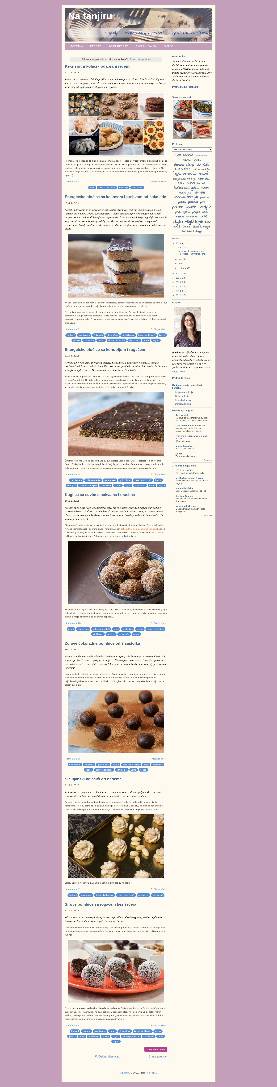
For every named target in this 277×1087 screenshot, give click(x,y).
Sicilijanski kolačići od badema (93, 779)
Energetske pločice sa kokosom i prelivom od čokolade (115, 197)
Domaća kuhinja (183, 404)
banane (86, 1031)
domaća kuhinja (184, 165)
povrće (191, 207)
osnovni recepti (186, 197)
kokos (162, 335)
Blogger (152, 1072)
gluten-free (112, 335)
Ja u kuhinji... (183, 415)
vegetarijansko (198, 221)
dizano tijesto (192, 160)
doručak (203, 165)
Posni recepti (119, 46)
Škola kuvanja (146, 46)
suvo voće (124, 634)
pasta (182, 202)
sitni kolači (137, 187)
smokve (111, 634)
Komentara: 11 (73, 889)
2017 (178, 273)
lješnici (76, 340)
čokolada (98, 335)
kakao (116, 764)
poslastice (89, 340)
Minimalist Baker (185, 488)
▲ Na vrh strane (156, 1049)
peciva (193, 202)
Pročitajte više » (159, 181)
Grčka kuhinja (182, 396)
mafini (205, 188)
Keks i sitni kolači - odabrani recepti (98, 66)
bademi (71, 335)
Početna (76, 46)
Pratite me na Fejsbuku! (185, 86)
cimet (71, 629)
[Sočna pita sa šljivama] (202, 138)
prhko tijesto (182, 212)
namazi (199, 192)
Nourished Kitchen (186, 506)
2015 (178, 282)
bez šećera (84, 335)
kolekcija (123, 187)
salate (180, 216)
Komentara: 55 (73, 758)
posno (101, 340)
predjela (205, 207)
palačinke (204, 197)
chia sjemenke (93, 480)
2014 (178, 286)
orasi (116, 629)
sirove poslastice (116, 340)
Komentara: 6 (72, 329)
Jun (180, 247)
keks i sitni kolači (106, 187)
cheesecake (202, 156)
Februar (182, 268)
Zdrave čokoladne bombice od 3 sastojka (102, 643)
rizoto (205, 212)
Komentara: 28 (73, 623)
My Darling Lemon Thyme (189, 478)
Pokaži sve (208, 460)
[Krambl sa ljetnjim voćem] (182, 138)
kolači (191, 183)
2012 (178, 295)
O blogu (169, 46)
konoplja (71, 485)
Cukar (179, 453)
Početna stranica (107, 1056)
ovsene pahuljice (88, 485)
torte (203, 216)
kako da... (204, 178)
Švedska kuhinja (183, 400)
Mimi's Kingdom (184, 446)
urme (146, 340)
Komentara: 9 (72, 181)
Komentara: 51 (73, 1025)
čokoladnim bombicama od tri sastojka (140, 529)
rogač (128, 485)
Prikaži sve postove (140, 59)
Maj (180, 259)
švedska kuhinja (191, 231)
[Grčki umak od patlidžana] (202, 118)
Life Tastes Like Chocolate (190, 425)
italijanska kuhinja (104, 895)
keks (92, 187)
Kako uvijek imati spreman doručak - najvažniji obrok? (192, 252)
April (181, 263)
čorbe (186, 226)
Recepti (95, 46)
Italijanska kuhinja (184, 392)
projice (196, 212)
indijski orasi (128, 335)
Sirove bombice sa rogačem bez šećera (100, 904)
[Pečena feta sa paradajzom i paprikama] (182, 118)
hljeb (178, 174)
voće (176, 226)
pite (202, 202)
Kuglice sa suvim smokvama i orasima (100, 494)
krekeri (201, 183)
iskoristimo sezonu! (195, 174)
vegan (156, 340)
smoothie (191, 217)
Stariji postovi (157, 1056)
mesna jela (185, 193)
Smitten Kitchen (184, 496)
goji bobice (125, 480)
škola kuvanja (201, 226)
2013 (178, 291)
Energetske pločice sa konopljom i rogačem (105, 349)
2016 (178, 278)
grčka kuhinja (201, 169)
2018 (178, 243)
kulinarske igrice (186, 188)
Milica (183, 61)
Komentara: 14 (73, 474)
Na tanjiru (90, 16)
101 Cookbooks (184, 470)
